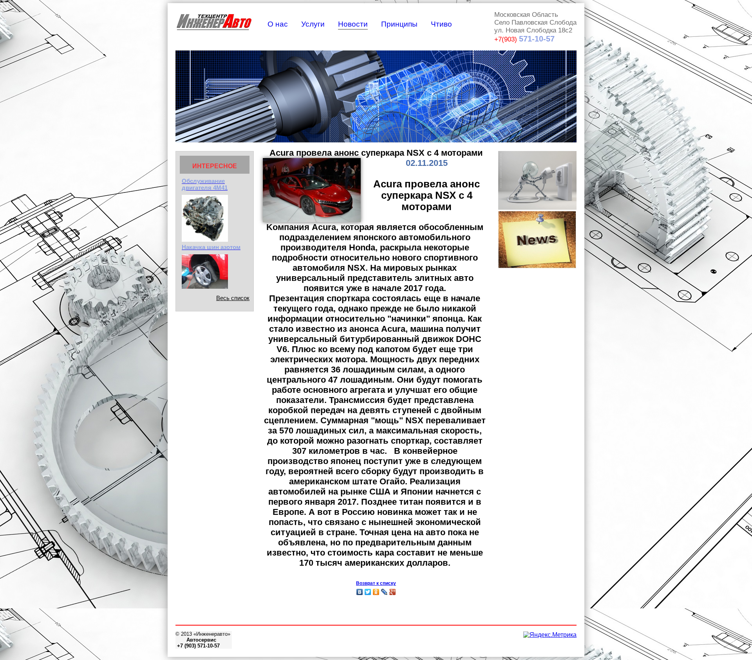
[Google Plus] (393, 592)
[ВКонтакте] (360, 592)
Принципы (399, 24)
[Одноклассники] (376, 592)
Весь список (232, 298)
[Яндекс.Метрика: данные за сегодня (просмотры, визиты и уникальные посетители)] (550, 634)
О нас (278, 24)
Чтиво (441, 24)
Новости (353, 24)
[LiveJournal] (384, 592)
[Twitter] (368, 592)
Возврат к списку (376, 583)
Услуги (313, 24)
